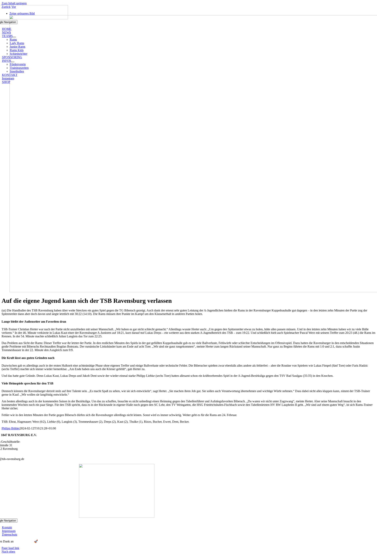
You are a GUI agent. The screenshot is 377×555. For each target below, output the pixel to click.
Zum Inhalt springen (14, 3)
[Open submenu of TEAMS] (14, 37)
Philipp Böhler (11, 428)
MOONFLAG (23, 541)
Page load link (10, 548)
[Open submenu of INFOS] (12, 61)
